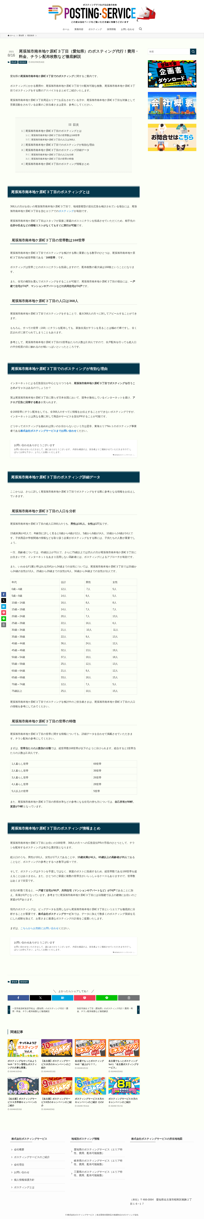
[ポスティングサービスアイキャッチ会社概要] (172, 105)
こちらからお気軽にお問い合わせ (39, 928)
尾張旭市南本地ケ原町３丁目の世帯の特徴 (52, 158)
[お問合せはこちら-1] (172, 137)
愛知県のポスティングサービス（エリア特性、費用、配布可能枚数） (98, 1151)
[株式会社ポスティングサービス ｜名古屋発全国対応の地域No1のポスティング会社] (102, 13)
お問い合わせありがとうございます (34, 445)
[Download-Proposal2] (172, 74)
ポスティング (66, 211)
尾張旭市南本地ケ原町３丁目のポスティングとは (54, 131)
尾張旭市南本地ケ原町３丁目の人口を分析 (52, 154)
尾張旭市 (22, 62)
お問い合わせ (21, 1172)
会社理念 (19, 1164)
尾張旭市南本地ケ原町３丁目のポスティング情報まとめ (57, 164)
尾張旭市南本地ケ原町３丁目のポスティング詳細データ (57, 150)
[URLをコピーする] (129, 998)
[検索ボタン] (140, 29)
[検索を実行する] (193, 52)
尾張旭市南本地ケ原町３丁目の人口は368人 (53, 139)
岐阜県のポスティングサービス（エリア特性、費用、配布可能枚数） (98, 1162)
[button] (18, 998)
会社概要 (19, 1149)
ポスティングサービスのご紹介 (32, 1157)
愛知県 (14, 62)
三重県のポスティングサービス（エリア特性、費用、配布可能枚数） (98, 1173)
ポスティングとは (24, 1187)
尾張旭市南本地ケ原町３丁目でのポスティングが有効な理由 (60, 144)
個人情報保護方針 (24, 1179)
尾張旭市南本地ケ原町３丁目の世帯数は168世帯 (55, 135)
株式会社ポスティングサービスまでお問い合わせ (48, 430)
